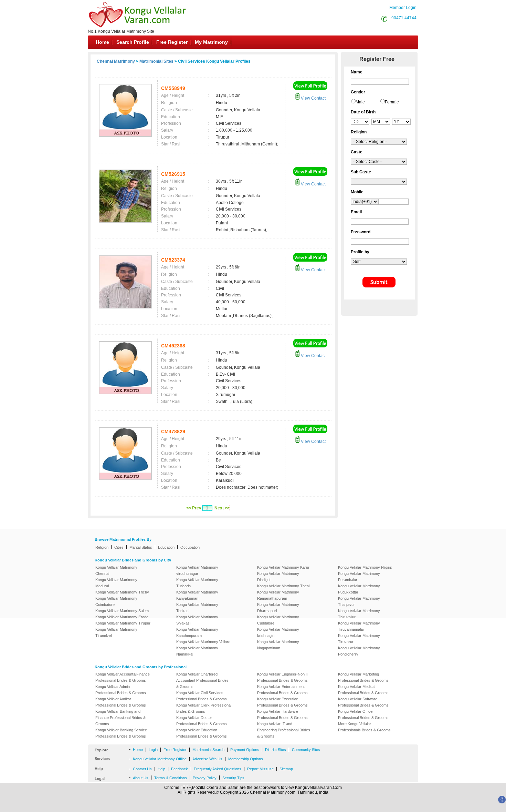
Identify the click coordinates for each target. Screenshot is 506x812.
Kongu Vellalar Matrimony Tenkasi (197, 607)
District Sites (275, 750)
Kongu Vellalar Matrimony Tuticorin (197, 583)
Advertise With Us (207, 759)
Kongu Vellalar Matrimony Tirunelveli (116, 632)
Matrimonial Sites (156, 61)
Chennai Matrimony (116, 61)
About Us (140, 778)
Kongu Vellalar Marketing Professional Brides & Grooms (363, 677)
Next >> (222, 508)
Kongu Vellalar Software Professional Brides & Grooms (363, 702)
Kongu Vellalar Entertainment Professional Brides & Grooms (282, 689)
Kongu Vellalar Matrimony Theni (283, 586)
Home (102, 42)
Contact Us (142, 769)
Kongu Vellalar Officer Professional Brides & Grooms (363, 714)
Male (360, 102)
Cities (119, 547)
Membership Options (245, 759)
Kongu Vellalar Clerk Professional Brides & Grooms (203, 708)
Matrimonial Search (208, 750)
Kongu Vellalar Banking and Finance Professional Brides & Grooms (120, 717)
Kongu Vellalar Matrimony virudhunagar (197, 570)
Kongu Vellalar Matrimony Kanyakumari (197, 595)
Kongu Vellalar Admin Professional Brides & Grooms (120, 689)
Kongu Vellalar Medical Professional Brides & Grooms (363, 689)
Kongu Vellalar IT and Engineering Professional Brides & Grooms (283, 730)
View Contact (313, 98)
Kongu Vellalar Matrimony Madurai (116, 583)
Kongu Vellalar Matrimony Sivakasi (197, 620)
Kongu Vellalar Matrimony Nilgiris (365, 567)
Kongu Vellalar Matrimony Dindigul (278, 576)
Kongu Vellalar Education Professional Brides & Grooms (201, 733)
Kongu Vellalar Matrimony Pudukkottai (359, 589)
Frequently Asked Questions (217, 769)
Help (161, 769)
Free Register (172, 42)
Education (166, 547)
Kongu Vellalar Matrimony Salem (122, 611)
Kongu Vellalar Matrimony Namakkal (197, 651)
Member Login (403, 7)
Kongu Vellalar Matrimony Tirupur (122, 623)
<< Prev (193, 508)
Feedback (179, 769)
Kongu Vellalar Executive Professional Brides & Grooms (282, 702)
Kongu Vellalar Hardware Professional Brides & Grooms (282, 714)
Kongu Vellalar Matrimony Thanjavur (359, 601)
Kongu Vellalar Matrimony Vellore (203, 642)
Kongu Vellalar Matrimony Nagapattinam (278, 645)
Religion (101, 547)
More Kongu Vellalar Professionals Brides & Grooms (364, 727)
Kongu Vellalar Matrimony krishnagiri (278, 632)
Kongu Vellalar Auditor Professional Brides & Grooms (120, 702)
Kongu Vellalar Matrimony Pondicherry (359, 651)
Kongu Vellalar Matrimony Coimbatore (116, 601)
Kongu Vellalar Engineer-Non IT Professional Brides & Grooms (283, 677)
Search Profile (132, 42)
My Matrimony (211, 42)
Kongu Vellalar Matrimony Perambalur (359, 576)
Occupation (190, 547)
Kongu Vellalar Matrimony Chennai (116, 570)
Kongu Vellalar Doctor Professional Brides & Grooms (201, 720)
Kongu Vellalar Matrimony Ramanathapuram (278, 595)
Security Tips (233, 778)
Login (153, 750)
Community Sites (306, 750)
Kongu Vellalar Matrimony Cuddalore (278, 620)
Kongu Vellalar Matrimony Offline (160, 759)
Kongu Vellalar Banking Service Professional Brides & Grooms (121, 733)
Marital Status (140, 547)
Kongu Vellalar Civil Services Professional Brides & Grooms (201, 696)
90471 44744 (404, 18)
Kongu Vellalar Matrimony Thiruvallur (359, 614)
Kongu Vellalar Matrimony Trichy (122, 592)
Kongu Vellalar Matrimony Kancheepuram (197, 632)
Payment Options (244, 750)
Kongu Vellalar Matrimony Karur (283, 567)
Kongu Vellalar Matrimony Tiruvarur (359, 638)
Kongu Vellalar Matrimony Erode (121, 617)
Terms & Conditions (170, 778)
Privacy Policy (205, 778)
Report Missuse (260, 769)
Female (392, 102)
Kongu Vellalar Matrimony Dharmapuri (278, 607)
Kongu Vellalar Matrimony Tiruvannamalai (359, 626)
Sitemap (286, 769)
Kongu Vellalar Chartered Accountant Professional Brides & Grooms (202, 680)
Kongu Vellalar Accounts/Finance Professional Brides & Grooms (122, 677)
